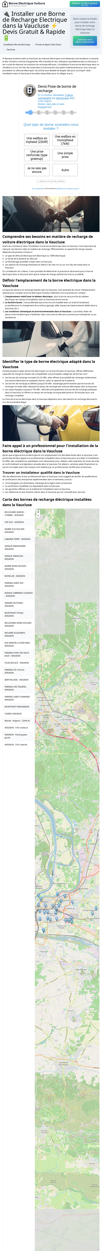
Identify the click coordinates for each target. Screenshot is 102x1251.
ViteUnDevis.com (61, 188)
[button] (64, 896)
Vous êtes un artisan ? (73, 188)
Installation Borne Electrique (16, 44)
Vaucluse (11, 49)
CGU (33, 188)
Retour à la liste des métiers (52, 181)
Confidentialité (40, 188)
